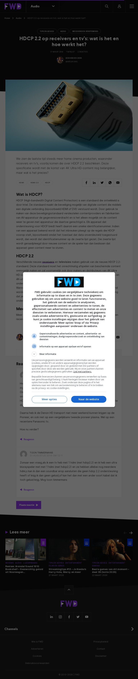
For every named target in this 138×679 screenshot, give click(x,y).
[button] (69, 354)
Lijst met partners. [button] (82, 371)
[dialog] (69, 339)
